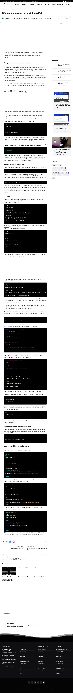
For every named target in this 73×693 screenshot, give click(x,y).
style (67, 172)
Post (59, 170)
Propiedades (55, 172)
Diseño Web (21, 18)
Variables (54, 165)
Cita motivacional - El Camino (24, 576)
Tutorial (36, 18)
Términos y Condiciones (42, 686)
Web (53, 177)
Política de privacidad (31, 686)
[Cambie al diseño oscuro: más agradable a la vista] (66, 4)
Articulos (54, 170)
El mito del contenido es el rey (17, 548)
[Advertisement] (25, 101)
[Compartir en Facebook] (64, 18)
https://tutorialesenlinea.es (14, 558)
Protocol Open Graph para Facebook (40, 577)
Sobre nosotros (4, 1)
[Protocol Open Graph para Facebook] (41, 571)
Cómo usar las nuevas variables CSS (22, 13)
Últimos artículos (11, 1)
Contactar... (12, 666)
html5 (26, 18)
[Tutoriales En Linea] (8, 4)
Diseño (54, 175)
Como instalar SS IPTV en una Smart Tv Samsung (64, 71)
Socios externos (20, 686)
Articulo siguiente (30, 546)
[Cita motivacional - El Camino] (25, 571)
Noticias (11, 9)
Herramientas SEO (18, 1)
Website (59, 175)
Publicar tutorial (23, 654)
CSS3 (24, 18)
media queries (35, 225)
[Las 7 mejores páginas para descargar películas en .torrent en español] (61, 142)
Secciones (17, 4)
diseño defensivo (8, 326)
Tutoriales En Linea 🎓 (5, 9)
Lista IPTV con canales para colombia (64, 65)
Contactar (60, 686)
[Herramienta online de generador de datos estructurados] (61, 119)
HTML (60, 165)
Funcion (61, 172)
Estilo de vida (39, 4)
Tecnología (32, 4)
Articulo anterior (19, 546)
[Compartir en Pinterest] (68, 18)
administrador (59, 109)
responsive (6, 226)
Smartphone (24, 4)
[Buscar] (68, 4)
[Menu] (2, 4)
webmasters (33, 18)
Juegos (53, 4)
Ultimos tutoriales (23, 651)
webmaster (66, 175)
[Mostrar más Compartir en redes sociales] (70, 18)
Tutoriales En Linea (9, 18)
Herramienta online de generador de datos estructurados (61, 128)
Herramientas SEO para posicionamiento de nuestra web (63, 105)
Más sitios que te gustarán (33, 1)
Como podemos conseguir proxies (63, 77)
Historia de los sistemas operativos (63, 83)
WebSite (28, 18)
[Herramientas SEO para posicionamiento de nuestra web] (61, 97)
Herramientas (60, 4)
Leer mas (25, 559)
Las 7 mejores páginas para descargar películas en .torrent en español (63, 151)
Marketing (47, 4)
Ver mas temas (25, 1)
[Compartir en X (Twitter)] (66, 18)
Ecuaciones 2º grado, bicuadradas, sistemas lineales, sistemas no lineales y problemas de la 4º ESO (9, 578)
